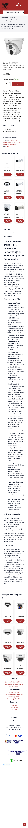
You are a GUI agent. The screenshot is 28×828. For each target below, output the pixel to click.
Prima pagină (5, 18)
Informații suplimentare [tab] (12, 233)
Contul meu (14, 709)
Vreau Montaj (14, 726)
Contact (14, 713)
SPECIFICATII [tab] (8, 236)
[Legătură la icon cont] (20, 5)
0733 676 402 (14, 690)
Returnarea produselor (14, 731)
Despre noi (14, 711)
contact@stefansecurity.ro (14, 688)
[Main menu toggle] (24, 5)
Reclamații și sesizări (14, 702)
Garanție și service (14, 700)
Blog (14, 724)
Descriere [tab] (7, 229)
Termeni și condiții (14, 696)
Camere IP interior (17, 142)
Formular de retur (14, 733)
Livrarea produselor (14, 729)
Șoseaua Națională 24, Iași (14, 685)
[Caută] (23, 12)
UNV (8, 146)
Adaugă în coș (17, 84)
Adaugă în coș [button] (8, 174)
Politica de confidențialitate (14, 698)
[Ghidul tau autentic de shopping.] (6, 768)
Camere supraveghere (9, 144)
